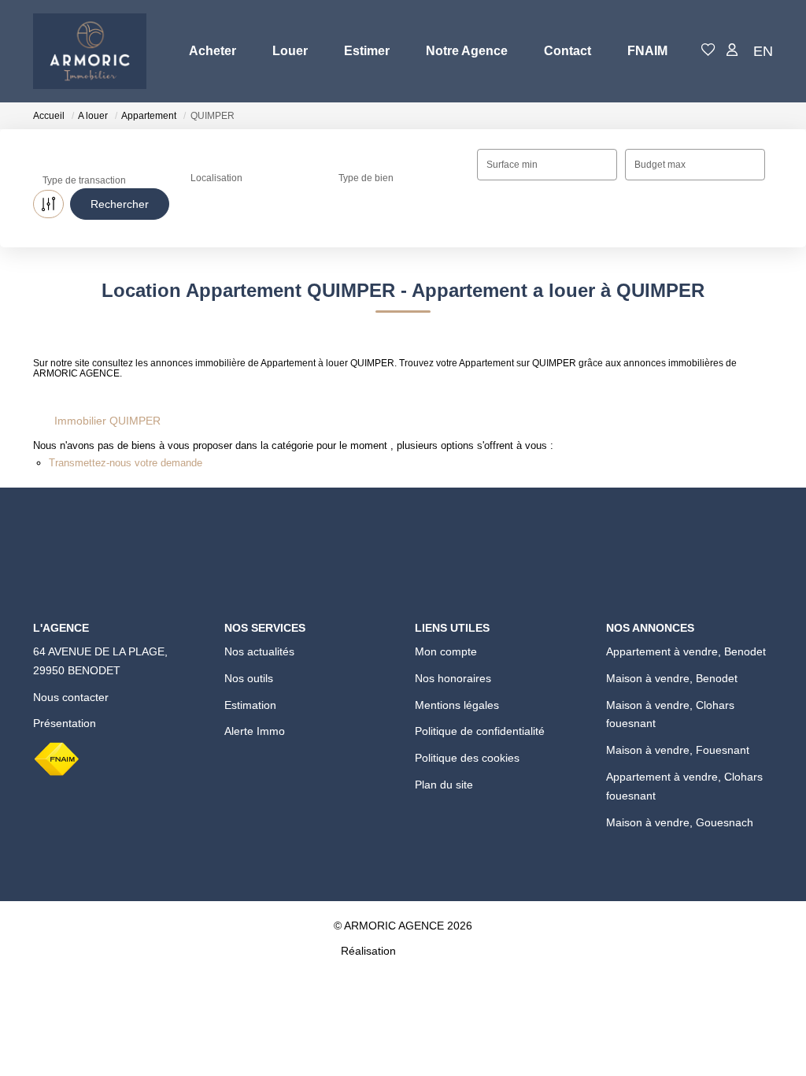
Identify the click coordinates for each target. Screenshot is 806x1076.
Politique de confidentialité (480, 731)
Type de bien (366, 178)
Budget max (660, 164)
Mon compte (446, 651)
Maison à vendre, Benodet (672, 678)
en (763, 51)
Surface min (512, 164)
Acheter (212, 51)
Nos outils (248, 678)
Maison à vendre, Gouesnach (679, 822)
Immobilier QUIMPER (107, 420)
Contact (567, 51)
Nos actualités (259, 651)
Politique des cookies (467, 757)
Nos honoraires (453, 678)
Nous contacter (71, 697)
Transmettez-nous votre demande (125, 463)
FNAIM (647, 51)
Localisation (216, 178)
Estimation (250, 705)
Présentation (64, 723)
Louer (290, 51)
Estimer (367, 51)
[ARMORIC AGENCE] (89, 51)
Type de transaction (84, 180)
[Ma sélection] (708, 50)
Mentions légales (457, 705)
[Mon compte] (732, 50)
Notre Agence (467, 51)
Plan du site (444, 784)
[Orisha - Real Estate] (432, 950)
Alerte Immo (254, 731)
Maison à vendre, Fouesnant (677, 750)
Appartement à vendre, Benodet (686, 651)
